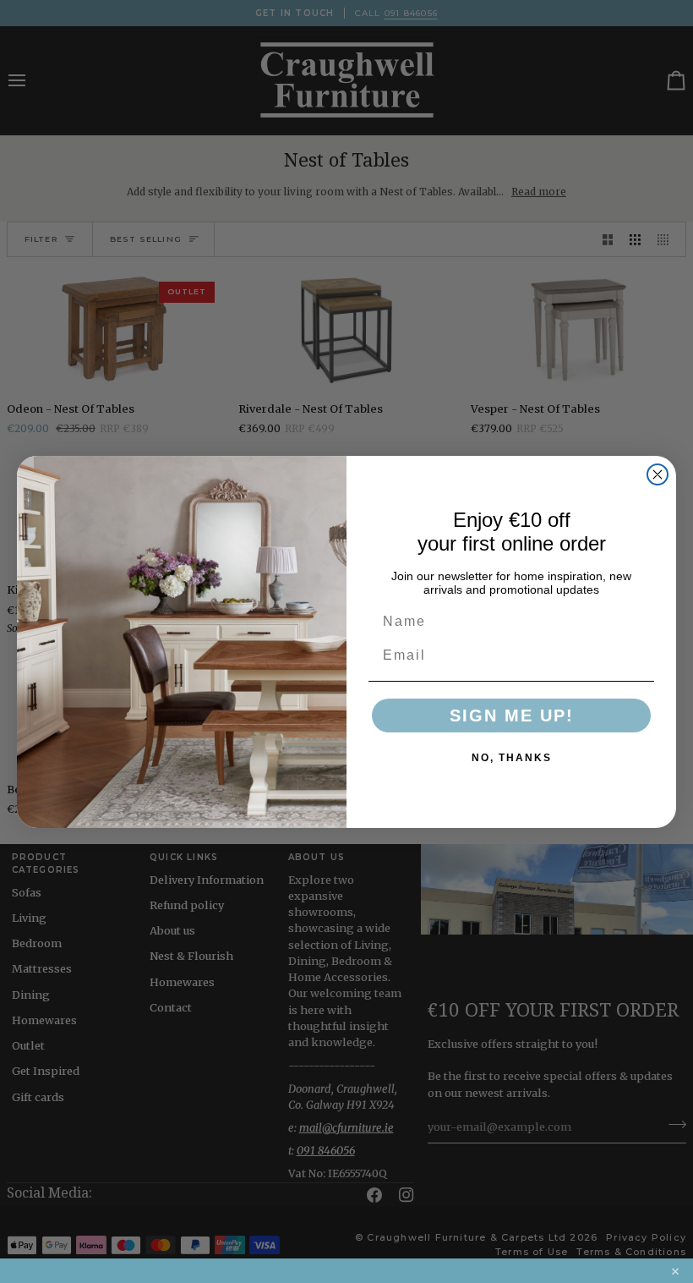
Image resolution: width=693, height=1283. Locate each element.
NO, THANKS (512, 758)
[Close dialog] (657, 474)
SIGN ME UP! (512, 715)
